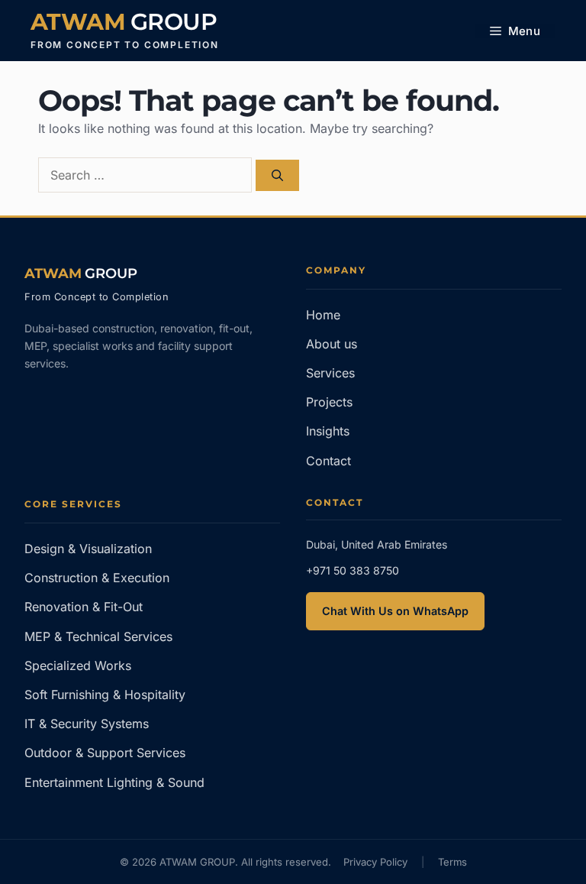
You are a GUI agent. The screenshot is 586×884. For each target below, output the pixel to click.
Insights (327, 431)
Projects (329, 402)
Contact (328, 460)
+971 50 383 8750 (352, 570)
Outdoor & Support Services (104, 752)
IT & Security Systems (86, 723)
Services (330, 372)
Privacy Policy (375, 862)
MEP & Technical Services (98, 636)
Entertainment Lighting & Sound (114, 782)
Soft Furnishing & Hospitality (104, 694)
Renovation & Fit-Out (83, 606)
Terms (452, 862)
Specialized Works (77, 665)
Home (323, 314)
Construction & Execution (96, 577)
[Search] (277, 175)
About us (331, 343)
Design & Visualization (88, 548)
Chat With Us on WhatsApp (395, 610)
